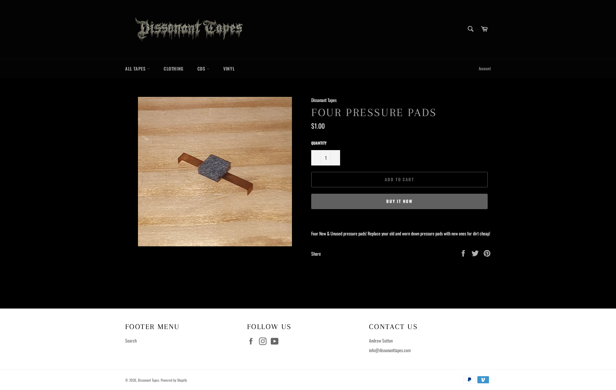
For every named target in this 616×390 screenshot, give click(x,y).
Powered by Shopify (174, 380)
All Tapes (136, 68)
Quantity (319, 143)
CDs (202, 68)
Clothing (174, 68)
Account (485, 68)
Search (131, 340)
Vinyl (229, 68)
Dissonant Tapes (148, 380)
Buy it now (399, 201)
